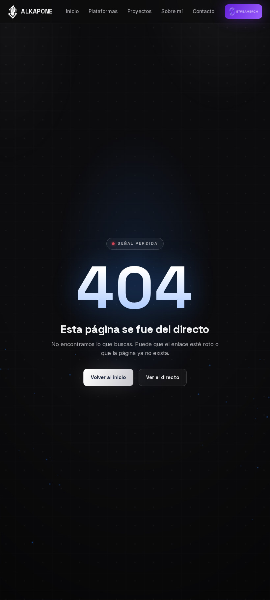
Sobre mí (172, 11)
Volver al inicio (108, 377)
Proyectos (139, 11)
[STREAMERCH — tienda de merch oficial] (243, 11)
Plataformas (103, 11)
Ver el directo (162, 377)
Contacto (203, 11)
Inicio (72, 11)
